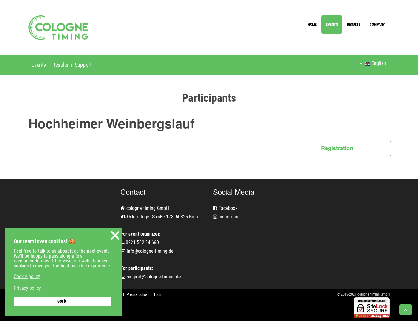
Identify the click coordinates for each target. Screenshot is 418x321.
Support (83, 65)
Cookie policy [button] (27, 276)
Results (353, 24)
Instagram (227, 217)
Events (332, 24)
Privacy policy (137, 295)
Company (377, 24)
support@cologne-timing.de (154, 277)
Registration (337, 148)
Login (158, 295)
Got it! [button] (62, 301)
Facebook (227, 208)
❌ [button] (115, 235)
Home (312, 24)
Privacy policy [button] (27, 288)
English (378, 63)
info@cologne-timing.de (150, 251)
